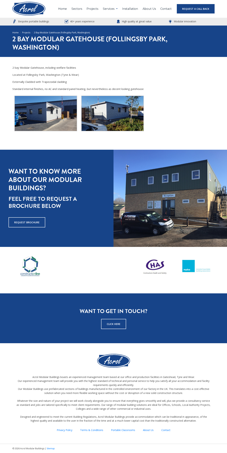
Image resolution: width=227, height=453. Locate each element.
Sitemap (51, 448)
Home (62, 8)
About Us (149, 8)
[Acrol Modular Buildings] (28, 9)
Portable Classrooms (123, 430)
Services (108, 8)
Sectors (76, 8)
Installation (130, 8)
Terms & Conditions (91, 430)
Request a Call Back (195, 8)
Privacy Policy (64, 430)
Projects (92, 8)
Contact (166, 8)
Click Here (113, 324)
